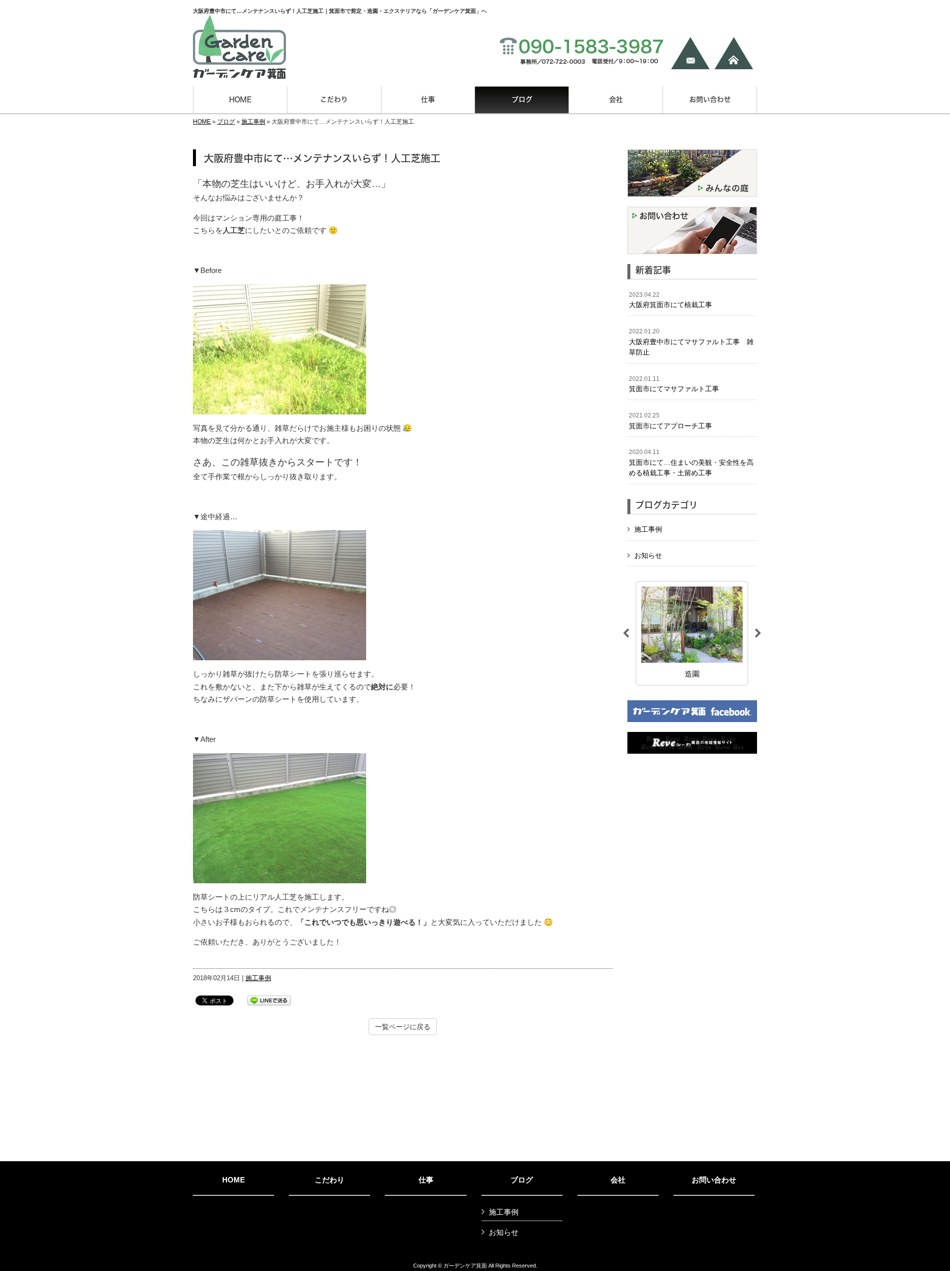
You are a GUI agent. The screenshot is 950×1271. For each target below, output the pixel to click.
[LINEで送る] (269, 1000)
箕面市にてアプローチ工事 (670, 421)
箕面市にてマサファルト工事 (674, 384)
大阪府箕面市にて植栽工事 (670, 300)
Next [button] (758, 633)
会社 (618, 1180)
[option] (692, 633)
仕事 (426, 1180)
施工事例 (253, 121)
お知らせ (648, 555)
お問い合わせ (714, 1180)
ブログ (226, 121)
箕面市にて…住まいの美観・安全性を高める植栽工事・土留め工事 (691, 463)
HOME (202, 121)
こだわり (329, 1180)
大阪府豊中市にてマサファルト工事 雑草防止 (691, 342)
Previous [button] (626, 633)
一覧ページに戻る (402, 1027)
